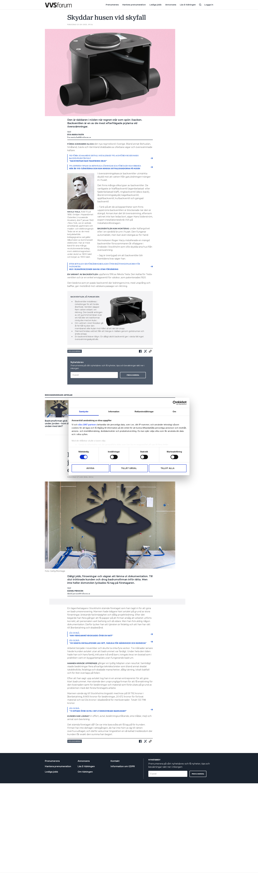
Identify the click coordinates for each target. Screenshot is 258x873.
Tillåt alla (168, 468)
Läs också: (91, 634)
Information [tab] (113, 411)
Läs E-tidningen (188, 5)
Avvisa (90, 468)
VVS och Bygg (74, 351)
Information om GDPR (123, 766)
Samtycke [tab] (83, 411)
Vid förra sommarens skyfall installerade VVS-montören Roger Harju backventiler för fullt (104, 158)
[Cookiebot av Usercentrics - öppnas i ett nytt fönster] (175, 403)
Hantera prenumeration (134, 5)
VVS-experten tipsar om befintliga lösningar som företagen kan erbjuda (105, 167)
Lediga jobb (156, 5)
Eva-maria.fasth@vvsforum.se (79, 137)
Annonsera (170, 5)
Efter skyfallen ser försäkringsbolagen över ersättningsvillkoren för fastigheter (104, 266)
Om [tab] (174, 411)
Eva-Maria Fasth (75, 134)
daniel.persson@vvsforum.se (78, 593)
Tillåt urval (129, 468)
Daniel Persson (75, 591)
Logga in (208, 5)
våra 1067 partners (87, 424)
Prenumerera (112, 5)
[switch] (114, 457)
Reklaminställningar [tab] (144, 411)
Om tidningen (85, 772)
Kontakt (115, 761)
